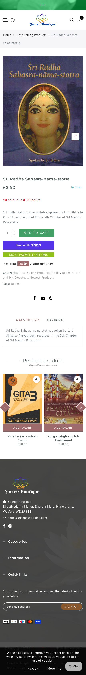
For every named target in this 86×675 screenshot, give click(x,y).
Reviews (55, 319)
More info (54, 668)
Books (56, 272)
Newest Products (42, 277)
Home (7, 35)
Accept (34, 668)
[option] (22, 410)
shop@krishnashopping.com (27, 517)
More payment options (28, 254)
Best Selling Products (32, 35)
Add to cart (22, 427)
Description (28, 319)
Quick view (36, 379)
